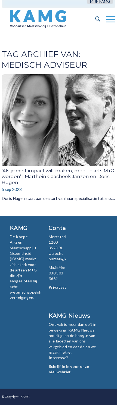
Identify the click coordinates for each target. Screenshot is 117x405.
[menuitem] (100, 1)
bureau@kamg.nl (63, 258)
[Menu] (107, 19)
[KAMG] (47, 19)
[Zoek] (95, 19)
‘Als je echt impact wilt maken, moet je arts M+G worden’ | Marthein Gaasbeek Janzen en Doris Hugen (58, 176)
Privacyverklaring (65, 287)
